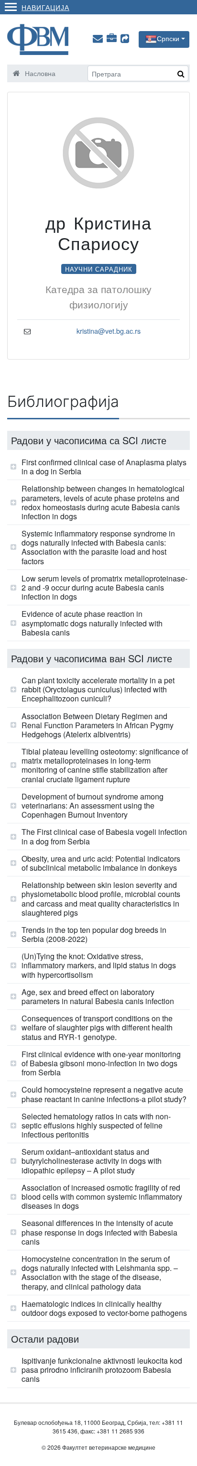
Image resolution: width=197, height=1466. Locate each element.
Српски (168, 38)
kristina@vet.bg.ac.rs (109, 331)
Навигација (45, 7)
